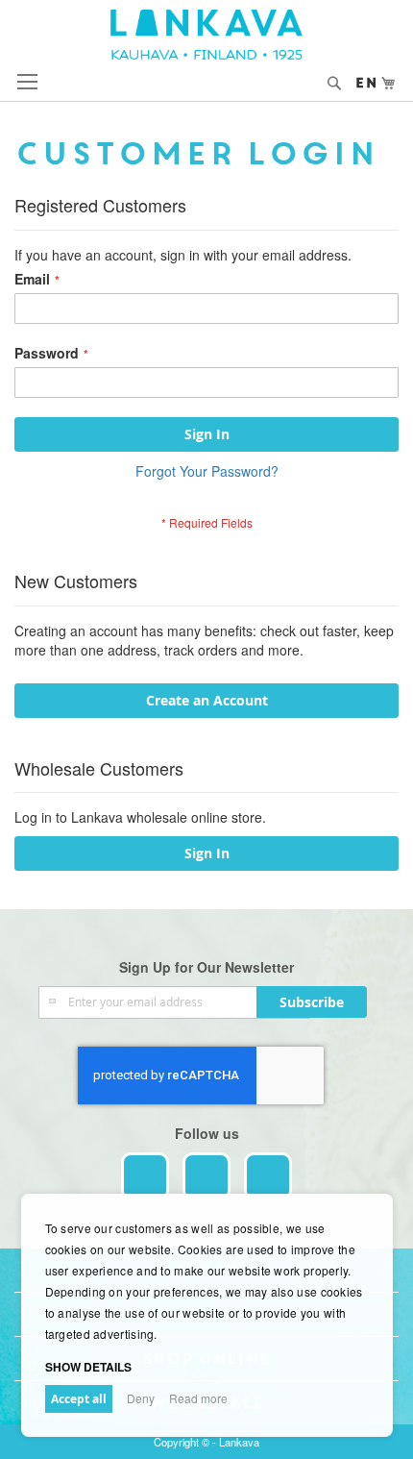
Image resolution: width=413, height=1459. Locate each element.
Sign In (207, 853)
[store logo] (206, 35)
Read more (198, 1398)
